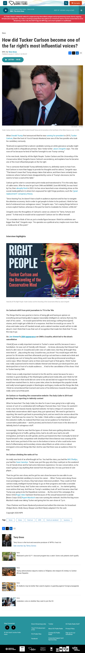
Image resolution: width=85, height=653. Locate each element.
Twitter (50, 624)
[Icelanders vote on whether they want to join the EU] (9, 601)
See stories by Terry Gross (24, 545)
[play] (5, 10)
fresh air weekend (52, 520)
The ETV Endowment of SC (38, 629)
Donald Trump (17, 135)
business (67, 520)
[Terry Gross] (6, 540)
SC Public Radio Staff (73, 624)
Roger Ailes (20, 495)
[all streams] (82, 10)
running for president (55, 135)
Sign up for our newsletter (70, 633)
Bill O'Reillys (72, 459)
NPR (39, 520)
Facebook (34, 638)
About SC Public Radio (55, 628)
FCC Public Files (36, 634)
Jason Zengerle (59, 149)
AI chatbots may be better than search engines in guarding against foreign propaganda (48, 586)
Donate (76, 3)
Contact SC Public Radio (54, 633)
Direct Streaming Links (38, 624)
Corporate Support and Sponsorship (55, 639)
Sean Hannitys (22, 462)
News (4, 33)
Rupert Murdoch (28, 497)
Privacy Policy (70, 628)
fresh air (30, 520)
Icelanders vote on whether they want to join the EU (35, 601)
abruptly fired (21, 188)
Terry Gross (13, 52)
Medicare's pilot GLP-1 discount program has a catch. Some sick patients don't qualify (48, 556)
